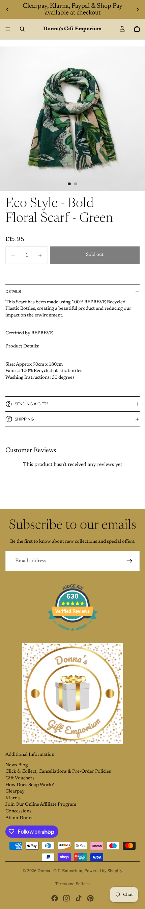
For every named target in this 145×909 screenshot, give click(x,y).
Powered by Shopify (103, 871)
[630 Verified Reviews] (72, 635)
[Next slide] (137, 9)
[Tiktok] (79, 898)
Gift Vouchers (19, 778)
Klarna (12, 798)
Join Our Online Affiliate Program (40, 804)
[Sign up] (129, 561)
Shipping (24, 419)
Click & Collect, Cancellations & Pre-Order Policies (58, 771)
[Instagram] (66, 898)
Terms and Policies (72, 884)
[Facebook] (55, 898)
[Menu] (8, 29)
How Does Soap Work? (29, 785)
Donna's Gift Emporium (59, 871)
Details (13, 291)
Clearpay (15, 791)
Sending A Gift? (31, 404)
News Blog (16, 765)
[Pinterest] (90, 898)
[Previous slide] (7, 9)
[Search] (22, 29)
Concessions (18, 811)
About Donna (19, 818)
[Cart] (136, 29)
